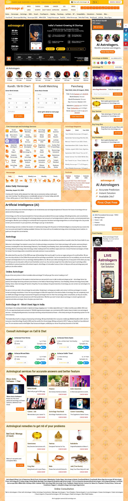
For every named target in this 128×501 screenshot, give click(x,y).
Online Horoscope (72, 17)
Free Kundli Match (83, 479)
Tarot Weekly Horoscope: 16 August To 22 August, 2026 (77, 168)
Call (38, 347)
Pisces (73, 10)
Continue (48, 116)
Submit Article (78, 483)
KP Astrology (117, 479)
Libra (29, 10)
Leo (64, 6)
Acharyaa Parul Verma (22, 338)
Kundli (19, 2)
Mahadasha (51, 479)
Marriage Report (100, 217)
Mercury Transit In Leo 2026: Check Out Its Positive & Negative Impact (77, 141)
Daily (9, 176)
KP (74, 14)
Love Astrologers (92, 492)
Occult (36, 14)
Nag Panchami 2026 (76, 185)
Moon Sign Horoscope (105, 479)
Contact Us (87, 483)
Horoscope (14, 14)
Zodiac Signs (60, 479)
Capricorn (55, 10)
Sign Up (118, 2)
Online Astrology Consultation (41, 492)
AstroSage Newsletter (100, 89)
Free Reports (44, 14)
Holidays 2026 (77, 177)
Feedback (70, 483)
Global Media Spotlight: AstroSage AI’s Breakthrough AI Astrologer (50, 481)
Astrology (23, 14)
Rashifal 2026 (26, 2)
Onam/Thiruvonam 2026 (71, 187)
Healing (52, 14)
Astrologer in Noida (71, 479)
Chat (43, 347)
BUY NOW (20, 409)
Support (54, 485)
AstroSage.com (72, 498)
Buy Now (99, 27)
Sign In (112, 2)
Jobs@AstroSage (62, 485)
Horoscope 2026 (35, 2)
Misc (105, 14)
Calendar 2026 (56, 2)
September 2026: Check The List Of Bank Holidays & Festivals (77, 153)
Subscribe (118, 67)
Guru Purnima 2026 (79, 183)
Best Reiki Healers (87, 494)
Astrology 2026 (50, 483)
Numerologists (81, 492)
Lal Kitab (100, 17)
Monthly (43, 176)
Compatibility (81, 14)
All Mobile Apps (116, 58)
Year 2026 (86, 130)
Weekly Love (32, 176)
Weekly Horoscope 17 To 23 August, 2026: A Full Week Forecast (77, 164)
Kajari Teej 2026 (72, 189)
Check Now (41, 394)
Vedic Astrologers (117, 492)
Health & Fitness (100, 225)
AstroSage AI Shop (12, 479)
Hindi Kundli (93, 17)
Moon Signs (108, 17)
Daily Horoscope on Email (115, 89)
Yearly (55, 176)
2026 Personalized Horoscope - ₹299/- (107, 215)
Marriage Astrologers (59, 492)
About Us (95, 483)
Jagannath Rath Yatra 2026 (72, 181)
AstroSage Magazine (73, 126)
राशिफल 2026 (42, 17)
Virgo (73, 6)
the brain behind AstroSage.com (111, 239)
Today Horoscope (46, 2)
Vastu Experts (40, 494)
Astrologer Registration (77, 485)
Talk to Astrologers (11, 492)
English (68, 130)
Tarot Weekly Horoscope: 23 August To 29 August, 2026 (77, 134)
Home (7, 14)
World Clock (34, 479)
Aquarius (64, 10)
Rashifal (14, 2)
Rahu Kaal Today (84, 17)
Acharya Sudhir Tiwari (65, 353)
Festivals (99, 14)
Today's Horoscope (53, 17)
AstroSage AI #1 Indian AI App (19, 481)
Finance (97, 222)
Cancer (55, 6)
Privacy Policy (109, 483)
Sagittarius (46, 10)
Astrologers (43, 479)
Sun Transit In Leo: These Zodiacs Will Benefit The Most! (77, 160)
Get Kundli (19, 116)
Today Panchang (77, 116)
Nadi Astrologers (75, 494)
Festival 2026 (68, 177)
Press (7, 481)
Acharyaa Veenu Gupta (65, 338)
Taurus (37, 6)
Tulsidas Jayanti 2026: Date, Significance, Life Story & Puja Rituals (77, 149)
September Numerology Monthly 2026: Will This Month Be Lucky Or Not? (77, 138)
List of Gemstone (24, 479)
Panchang (60, 14)
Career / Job (98, 220)
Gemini (46, 6)
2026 (30, 14)
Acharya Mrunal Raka (21, 353)
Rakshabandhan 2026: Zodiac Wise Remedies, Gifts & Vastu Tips (77, 145)
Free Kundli (9, 17)
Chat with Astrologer (80, 2)
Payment (101, 483)
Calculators (90, 14)
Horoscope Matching (20, 17)
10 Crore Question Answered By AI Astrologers (86, 481)
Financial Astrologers (52, 494)
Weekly (20, 176)
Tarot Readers (71, 492)
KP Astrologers (65, 494)
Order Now (117, 229)
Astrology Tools (61, 483)
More (41, 198)
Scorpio (37, 10)
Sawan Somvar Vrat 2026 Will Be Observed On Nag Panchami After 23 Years (77, 157)
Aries (29, 6)
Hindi (77, 130)
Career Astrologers (105, 492)
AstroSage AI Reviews (109, 481)
